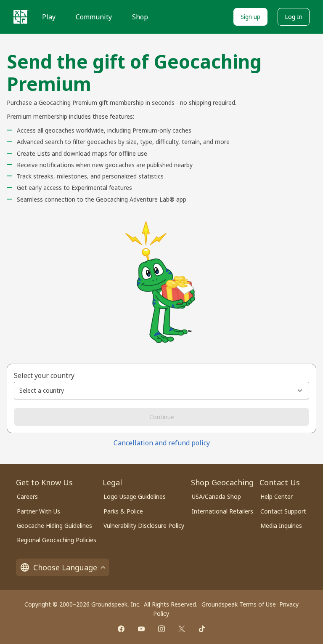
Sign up (250, 17)
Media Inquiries (281, 526)
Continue (161, 417)
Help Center (276, 496)
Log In (293, 17)
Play (49, 16)
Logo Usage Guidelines (134, 496)
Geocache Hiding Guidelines (54, 526)
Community (94, 16)
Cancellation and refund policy (162, 442)
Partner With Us (38, 511)
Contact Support (283, 511)
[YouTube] (141, 628)
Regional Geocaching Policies (56, 540)
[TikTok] (202, 628)
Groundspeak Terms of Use (238, 604)
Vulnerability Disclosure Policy (143, 526)
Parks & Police (123, 511)
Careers (27, 496)
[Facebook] (121, 628)
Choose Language (65, 567)
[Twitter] (182, 628)
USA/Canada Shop (216, 496)
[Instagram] (161, 628)
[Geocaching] (21, 16)
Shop (140, 16)
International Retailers (222, 511)
